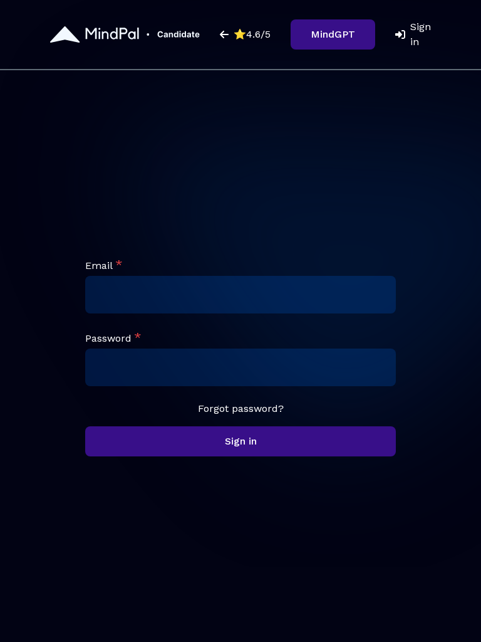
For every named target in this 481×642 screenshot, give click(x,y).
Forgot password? (241, 408)
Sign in (420, 34)
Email (99, 265)
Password (108, 338)
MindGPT (333, 34)
